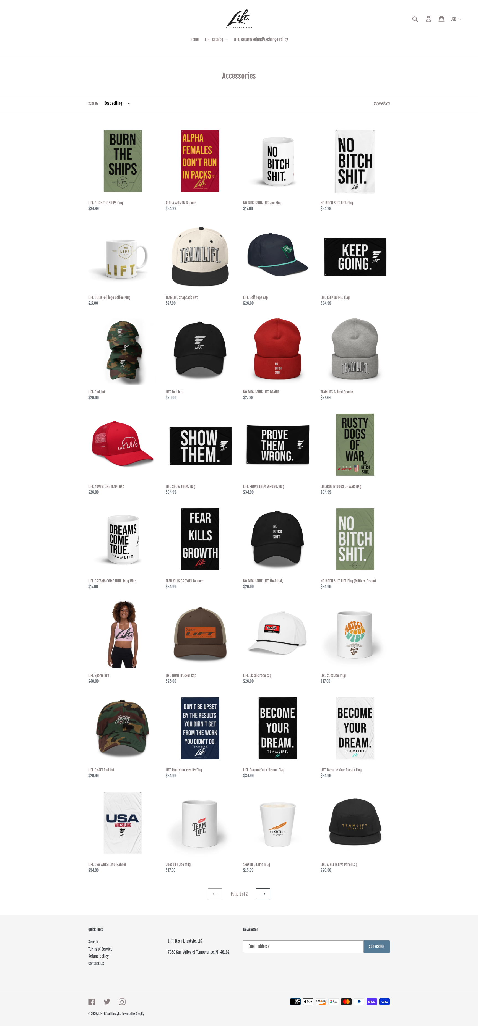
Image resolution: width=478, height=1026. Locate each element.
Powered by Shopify (133, 1014)
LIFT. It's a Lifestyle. (110, 1014)
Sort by (93, 103)
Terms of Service (100, 949)
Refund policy (98, 956)
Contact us (96, 963)
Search (93, 941)
